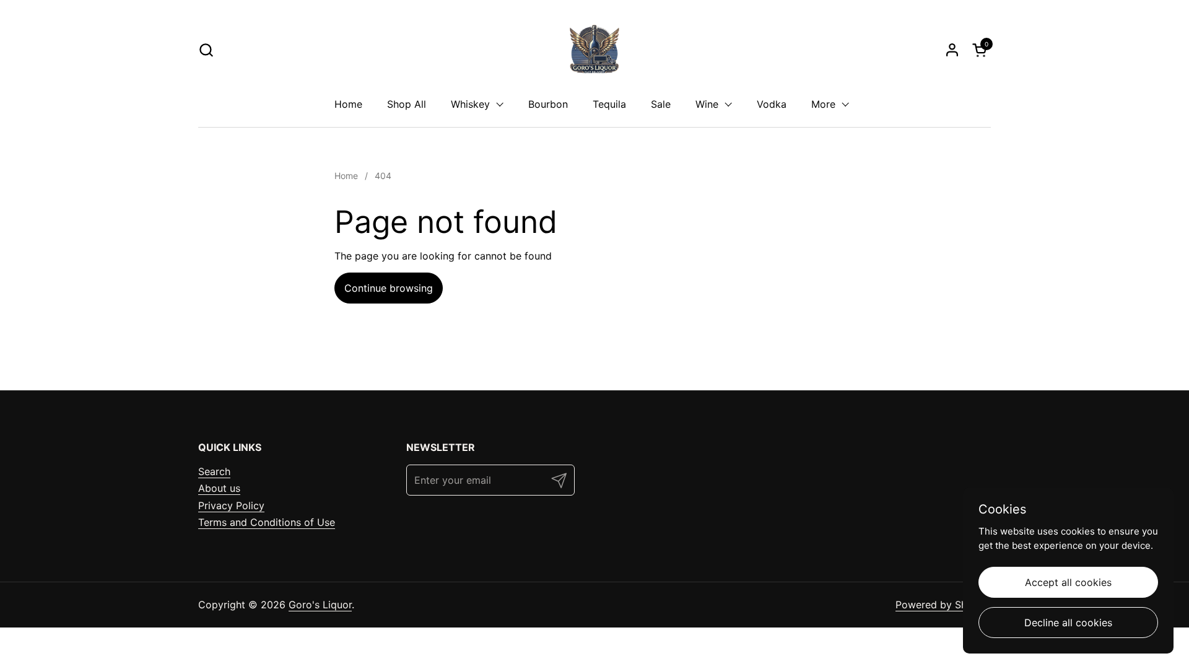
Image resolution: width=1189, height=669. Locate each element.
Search (214, 471)
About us (219, 488)
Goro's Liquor (320, 604)
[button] (206, 50)
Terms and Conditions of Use (266, 522)
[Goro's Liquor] (594, 50)
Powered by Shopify (943, 604)
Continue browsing (388, 288)
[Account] (952, 50)
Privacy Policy (231, 505)
